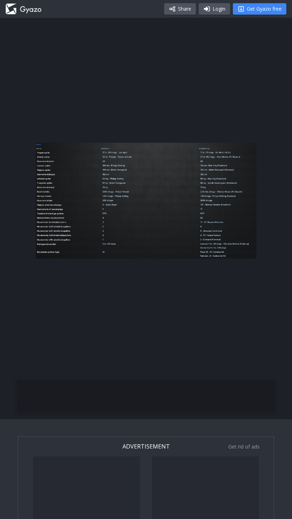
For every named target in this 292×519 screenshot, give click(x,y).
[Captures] (23, 9)
